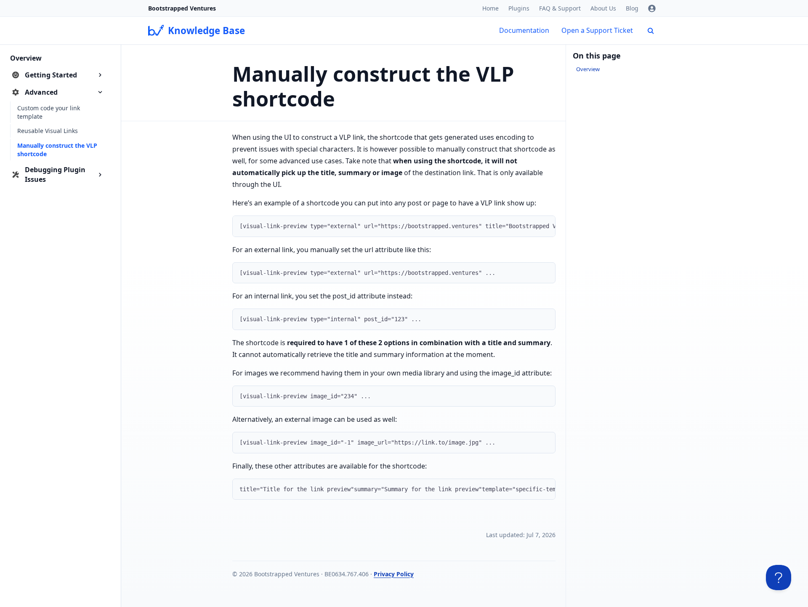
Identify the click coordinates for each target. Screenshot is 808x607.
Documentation (524, 30)
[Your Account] (652, 8)
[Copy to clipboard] (545, 225)
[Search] (650, 30)
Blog (632, 8)
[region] (394, 226)
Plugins (518, 8)
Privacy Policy (394, 574)
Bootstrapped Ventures (182, 8)
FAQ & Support (560, 8)
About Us (603, 8)
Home (490, 8)
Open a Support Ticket (597, 30)
